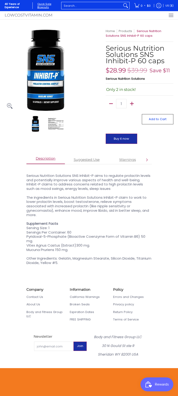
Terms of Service (126, 319)
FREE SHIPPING (80, 319)
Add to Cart (157, 119)
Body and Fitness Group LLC (44, 314)
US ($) (169, 5)
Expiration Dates (82, 312)
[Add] (132, 103)
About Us (33, 304)
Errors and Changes (128, 297)
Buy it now (121, 138)
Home (110, 31)
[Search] (125, 5)
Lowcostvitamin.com (28, 15)
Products (125, 31)
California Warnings (85, 297)
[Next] (83, 70)
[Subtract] (111, 103)
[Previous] (8, 70)
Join (80, 346)
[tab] (45, 160)
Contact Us (34, 297)
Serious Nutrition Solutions (125, 78)
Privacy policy (123, 304)
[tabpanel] (89, 217)
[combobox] (91, 5)
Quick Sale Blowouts (44, 5)
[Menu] (170, 15)
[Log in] (158, 5)
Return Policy (123, 312)
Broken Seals (80, 304)
